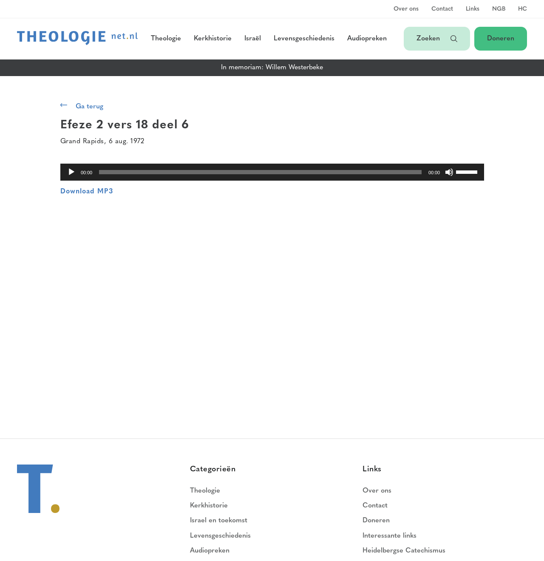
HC (522, 9)
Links (472, 9)
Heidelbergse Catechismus (404, 550)
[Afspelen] (71, 172)
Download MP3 (86, 191)
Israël (252, 38)
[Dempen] (449, 172)
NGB (498, 9)
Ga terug (89, 106)
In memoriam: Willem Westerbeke (272, 67)
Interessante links (389, 536)
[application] (272, 172)
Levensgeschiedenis (304, 38)
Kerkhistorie (213, 38)
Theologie (166, 38)
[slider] (468, 171)
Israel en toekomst (218, 520)
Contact (442, 9)
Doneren (500, 38)
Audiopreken (367, 38)
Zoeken (429, 38)
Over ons (406, 9)
